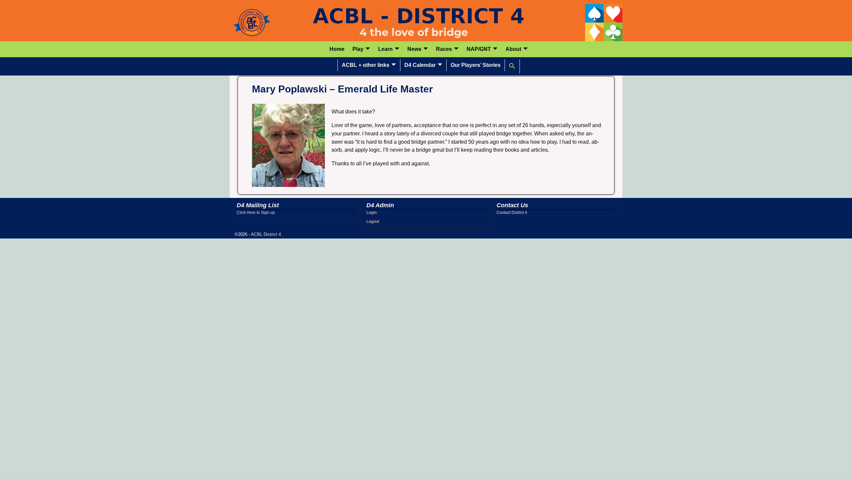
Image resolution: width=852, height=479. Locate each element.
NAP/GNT (479, 49)
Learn (385, 49)
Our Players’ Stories (476, 65)
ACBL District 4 (266, 234)
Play (357, 49)
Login (371, 212)
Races (444, 49)
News (414, 49)
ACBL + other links (365, 65)
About (513, 49)
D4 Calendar (420, 65)
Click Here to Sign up (256, 212)
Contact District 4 (512, 212)
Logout (372, 221)
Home (336, 49)
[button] (512, 66)
